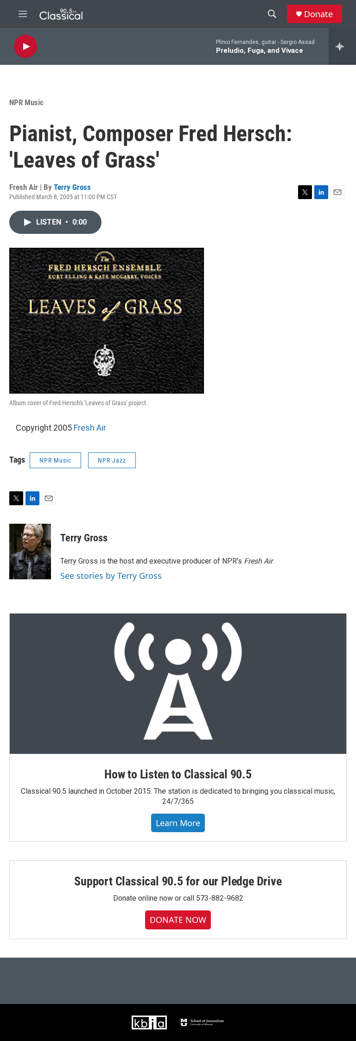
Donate (318, 14)
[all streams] (342, 46)
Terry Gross (72, 187)
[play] (25, 46)
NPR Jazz (112, 460)
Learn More (178, 822)
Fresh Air (90, 428)
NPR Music (26, 102)
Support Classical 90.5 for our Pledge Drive (177, 881)
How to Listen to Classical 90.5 (178, 774)
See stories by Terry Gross (111, 575)
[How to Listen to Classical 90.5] (178, 684)
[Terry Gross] (30, 551)
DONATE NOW (178, 919)
